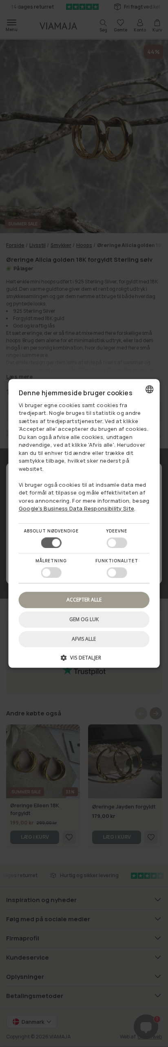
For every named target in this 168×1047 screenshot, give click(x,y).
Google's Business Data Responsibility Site (77, 508)
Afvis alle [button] (84, 639)
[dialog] (84, 523)
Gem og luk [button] (84, 619)
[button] (84, 661)
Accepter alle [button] (84, 599)
